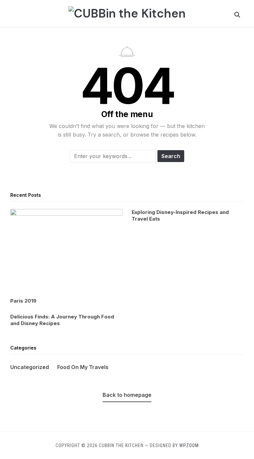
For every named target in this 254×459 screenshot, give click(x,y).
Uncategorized (29, 367)
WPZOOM (189, 445)
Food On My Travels (82, 367)
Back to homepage (127, 395)
